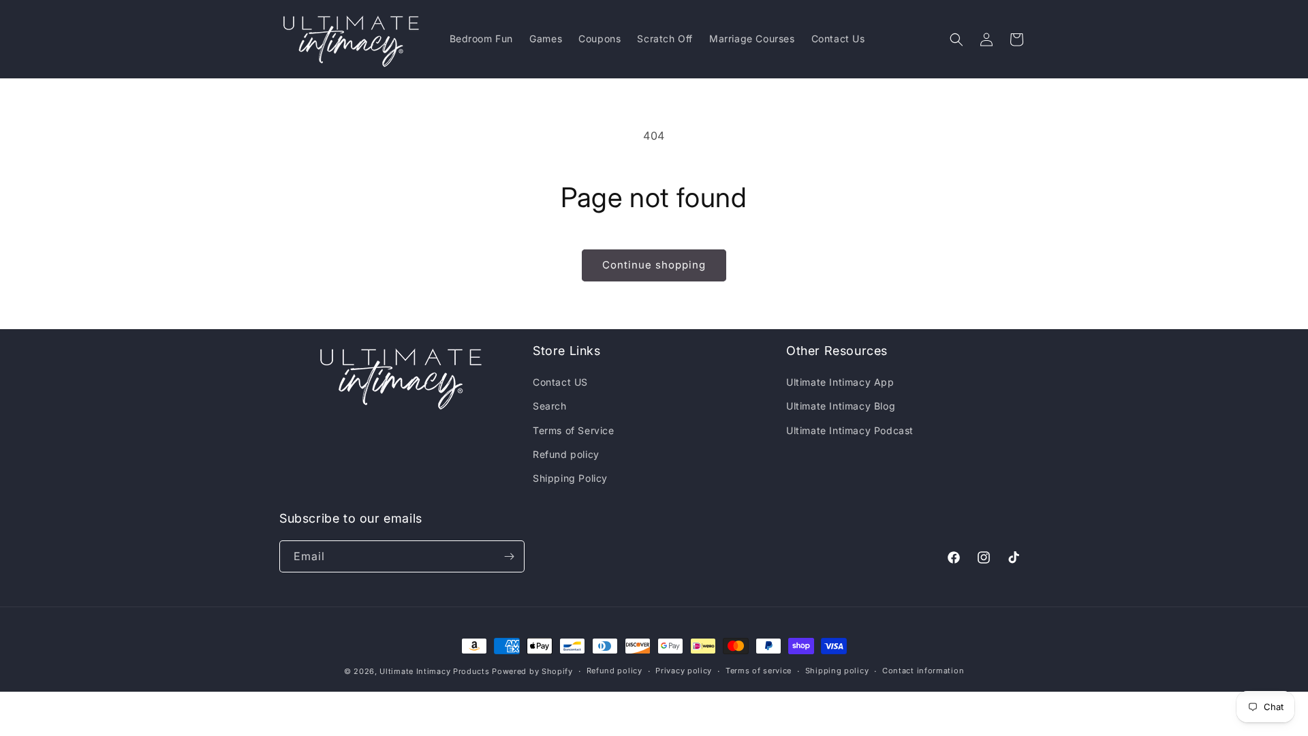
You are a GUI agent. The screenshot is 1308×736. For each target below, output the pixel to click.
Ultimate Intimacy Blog (840, 406)
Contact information (923, 670)
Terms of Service (573, 430)
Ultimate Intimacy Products (434, 671)
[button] (956, 40)
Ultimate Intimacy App (840, 382)
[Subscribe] (509, 556)
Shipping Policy (570, 478)
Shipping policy (837, 670)
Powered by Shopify (532, 671)
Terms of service (759, 670)
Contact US (560, 382)
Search (550, 406)
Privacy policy (683, 670)
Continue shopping (654, 264)
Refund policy (566, 454)
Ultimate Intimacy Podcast (850, 430)
